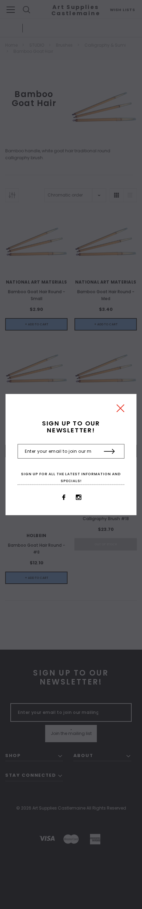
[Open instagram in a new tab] (78, 497)
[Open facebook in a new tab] (64, 497)
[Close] (120, 410)
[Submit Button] (109, 451)
